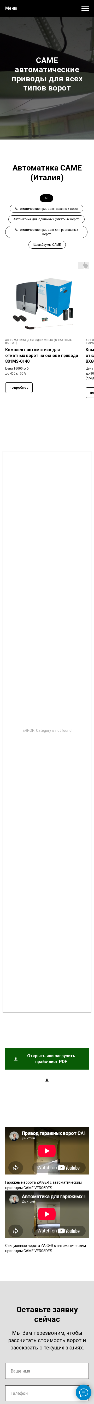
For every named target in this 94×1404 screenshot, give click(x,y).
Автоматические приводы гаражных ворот (46, 928)
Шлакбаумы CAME (47, 964)
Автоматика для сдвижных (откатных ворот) (46, 939)
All (46, 918)
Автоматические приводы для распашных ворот (46, 951)
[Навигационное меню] (85, 8)
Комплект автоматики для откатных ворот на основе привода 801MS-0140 (41, 1075)
